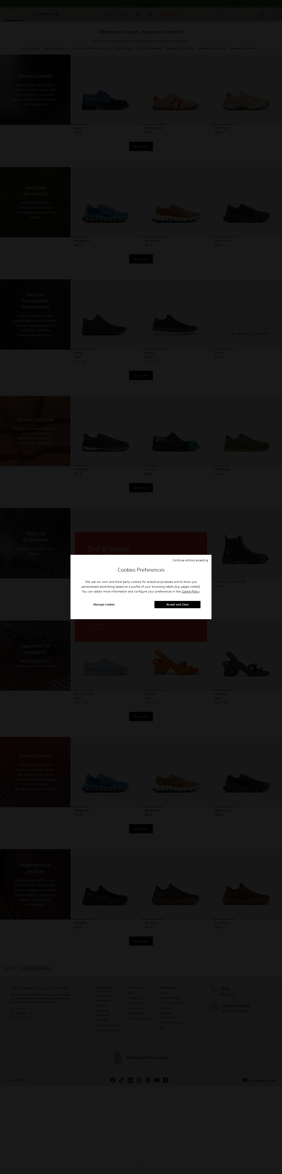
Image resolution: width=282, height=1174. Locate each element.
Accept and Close (177, 605)
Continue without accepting (190, 560)
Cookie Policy (190, 591)
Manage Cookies (104, 605)
